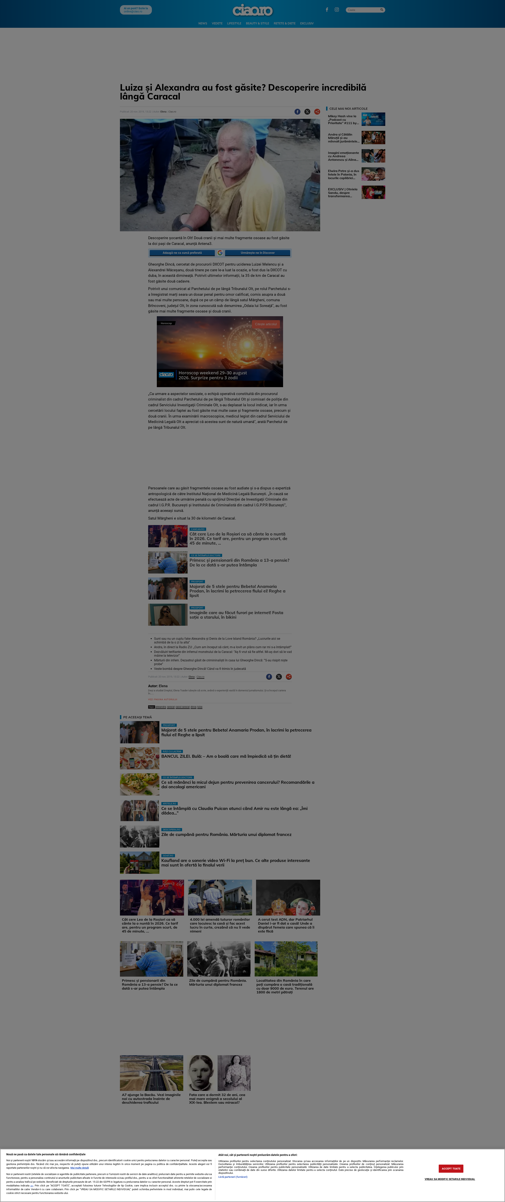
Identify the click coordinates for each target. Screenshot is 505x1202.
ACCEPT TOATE (451, 1168)
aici (31, 1185)
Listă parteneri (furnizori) (233, 1176)
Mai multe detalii (79, 1167)
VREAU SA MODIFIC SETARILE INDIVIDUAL (450, 1179)
